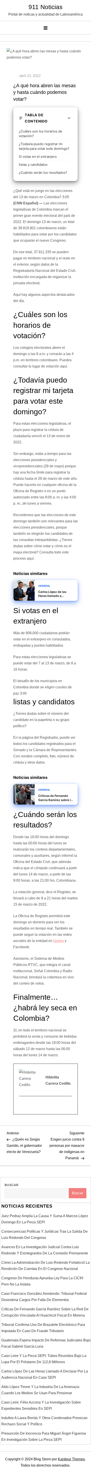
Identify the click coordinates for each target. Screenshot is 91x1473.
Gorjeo (58, 941)
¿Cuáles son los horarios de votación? (40, 133)
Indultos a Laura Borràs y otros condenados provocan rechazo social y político (44, 1421)
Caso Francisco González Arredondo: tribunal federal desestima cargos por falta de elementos (44, 1297)
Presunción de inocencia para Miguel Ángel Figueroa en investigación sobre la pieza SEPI (43, 1436)
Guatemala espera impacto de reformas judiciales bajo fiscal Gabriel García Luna (46, 1343)
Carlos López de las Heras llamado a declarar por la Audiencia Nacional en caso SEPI (44, 1374)
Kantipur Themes (71, 1459)
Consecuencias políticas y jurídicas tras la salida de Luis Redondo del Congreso (44, 1235)
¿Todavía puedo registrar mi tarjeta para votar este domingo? (44, 146)
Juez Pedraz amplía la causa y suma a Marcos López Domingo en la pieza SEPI (44, 1219)
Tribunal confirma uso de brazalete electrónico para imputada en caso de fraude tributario (43, 1328)
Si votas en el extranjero (38, 156)
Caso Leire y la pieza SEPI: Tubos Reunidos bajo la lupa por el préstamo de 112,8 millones (43, 1359)
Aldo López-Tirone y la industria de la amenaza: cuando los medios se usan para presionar (40, 1390)
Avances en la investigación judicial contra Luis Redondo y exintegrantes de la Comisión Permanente (44, 1250)
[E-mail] (22, 1105)
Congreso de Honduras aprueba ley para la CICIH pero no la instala (42, 1281)
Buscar (12, 1185)
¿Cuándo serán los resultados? (43, 172)
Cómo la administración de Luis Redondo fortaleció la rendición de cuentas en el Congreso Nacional (45, 1266)
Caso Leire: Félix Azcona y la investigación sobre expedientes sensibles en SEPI (41, 1405)
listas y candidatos (33, 164)
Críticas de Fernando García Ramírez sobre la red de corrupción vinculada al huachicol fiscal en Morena (45, 1312)
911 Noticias (45, 7)
